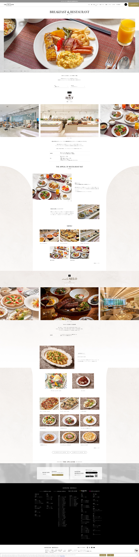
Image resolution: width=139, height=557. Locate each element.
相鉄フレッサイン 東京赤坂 (61, 510)
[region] (69, 555)
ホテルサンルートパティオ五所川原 (39, 503)
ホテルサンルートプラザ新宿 (61, 518)
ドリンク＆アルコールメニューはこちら (60, 452)
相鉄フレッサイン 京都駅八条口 (85, 518)
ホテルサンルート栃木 (49, 498)
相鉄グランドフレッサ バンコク (97, 534)
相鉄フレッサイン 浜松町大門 (61, 508)
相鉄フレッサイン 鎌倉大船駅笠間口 (74, 503)
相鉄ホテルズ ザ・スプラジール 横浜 (74, 498)
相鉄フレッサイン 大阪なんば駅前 (85, 532)
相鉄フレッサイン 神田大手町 (61, 499)
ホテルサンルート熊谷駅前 (50, 503)
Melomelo (74, 86)
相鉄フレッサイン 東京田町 (61, 513)
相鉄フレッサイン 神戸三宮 (84, 535)
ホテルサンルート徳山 (95, 500)
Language (118, 4)
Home (89, 4)
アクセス (109, 4)
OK (110, 555)
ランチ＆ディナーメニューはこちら (77, 452)
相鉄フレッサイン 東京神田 (61, 498)
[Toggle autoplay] (70, 138)
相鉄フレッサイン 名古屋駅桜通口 (85, 505)
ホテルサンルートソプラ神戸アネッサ (85, 538)
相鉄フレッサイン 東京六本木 (61, 514)
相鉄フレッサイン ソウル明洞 (96, 516)
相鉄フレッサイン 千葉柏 (50, 508)
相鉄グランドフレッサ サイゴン (97, 530)
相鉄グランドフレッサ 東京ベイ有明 (62, 524)
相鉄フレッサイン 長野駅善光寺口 (85, 500)
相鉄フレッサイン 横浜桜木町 (73, 499)
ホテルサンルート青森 (37, 500)
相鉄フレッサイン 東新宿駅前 (61, 515)
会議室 (106, 4)
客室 (91, 4)
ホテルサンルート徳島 (95, 504)
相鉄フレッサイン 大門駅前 (61, 509)
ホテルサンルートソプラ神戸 (84, 537)
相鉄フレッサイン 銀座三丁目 (61, 504)
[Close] (137, 555)
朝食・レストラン (95, 4)
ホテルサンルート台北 (95, 526)
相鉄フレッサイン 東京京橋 (61, 500)
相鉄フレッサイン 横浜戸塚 (73, 500)
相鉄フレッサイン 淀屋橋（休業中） (85, 530)
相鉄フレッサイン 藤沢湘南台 (73, 505)
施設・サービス (102, 4)
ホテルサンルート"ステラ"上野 (61, 520)
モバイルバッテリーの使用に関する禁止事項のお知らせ (69, 1)
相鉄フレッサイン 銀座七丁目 (61, 505)
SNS (114, 4)
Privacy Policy (62, 555)
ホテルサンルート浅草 (60, 519)
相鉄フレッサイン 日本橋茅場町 (62, 503)
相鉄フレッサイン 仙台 (37, 512)
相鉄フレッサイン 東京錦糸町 (61, 523)
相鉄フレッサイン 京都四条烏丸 (85, 515)
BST (57, 86)
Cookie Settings (102, 555)
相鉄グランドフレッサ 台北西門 (97, 525)
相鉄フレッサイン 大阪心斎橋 (84, 528)
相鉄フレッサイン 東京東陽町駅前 (62, 525)
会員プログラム (90, 472)
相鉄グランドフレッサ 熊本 (96, 509)
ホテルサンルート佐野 (49, 499)
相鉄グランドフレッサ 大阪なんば (85, 529)
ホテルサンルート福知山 (84, 523)
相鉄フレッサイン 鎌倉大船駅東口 (74, 504)
